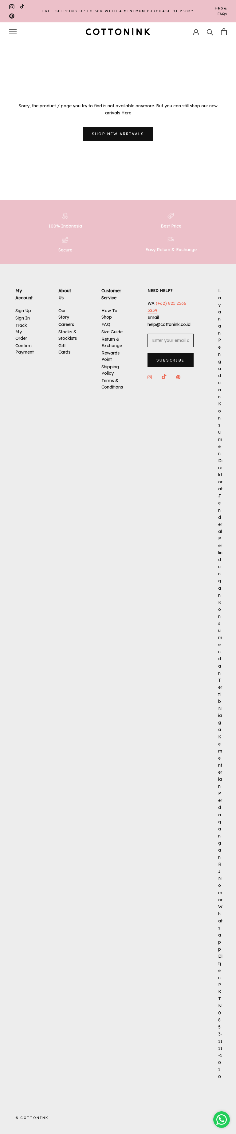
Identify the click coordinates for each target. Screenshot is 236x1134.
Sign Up (23, 310)
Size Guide (112, 332)
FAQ (105, 324)
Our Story (63, 314)
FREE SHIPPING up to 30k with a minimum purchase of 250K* (118, 11)
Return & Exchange (111, 342)
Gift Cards (64, 349)
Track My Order (21, 332)
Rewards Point (110, 356)
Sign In (22, 318)
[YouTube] (22, 6)
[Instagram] (11, 6)
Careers (66, 324)
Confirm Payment (24, 349)
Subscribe (170, 360)
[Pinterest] (11, 15)
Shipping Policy (110, 370)
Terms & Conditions (112, 384)
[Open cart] (224, 31)
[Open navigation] (13, 31)
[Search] (210, 32)
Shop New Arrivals (118, 134)
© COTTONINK (32, 1118)
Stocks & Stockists (67, 335)
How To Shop (109, 314)
